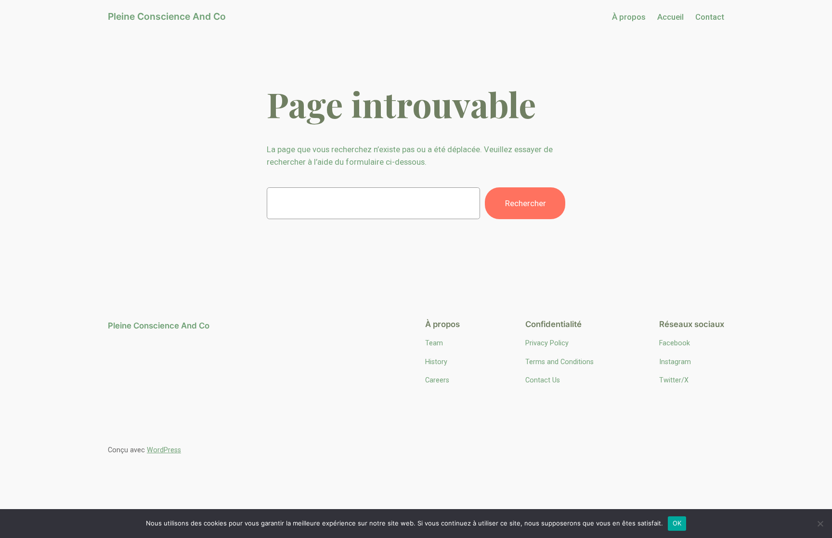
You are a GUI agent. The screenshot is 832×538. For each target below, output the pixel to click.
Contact (709, 17)
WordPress (164, 450)
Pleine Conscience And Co (167, 16)
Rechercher (525, 203)
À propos (629, 17)
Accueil (670, 17)
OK (677, 523)
